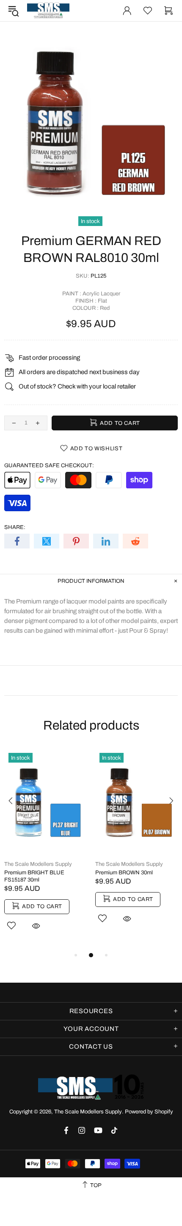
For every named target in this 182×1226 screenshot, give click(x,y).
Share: (14, 527)
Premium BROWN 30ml (124, 873)
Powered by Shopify (149, 1112)
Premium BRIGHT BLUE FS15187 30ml (34, 876)
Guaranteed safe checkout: (49, 465)
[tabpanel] (45, 849)
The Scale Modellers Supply (48, 10)
